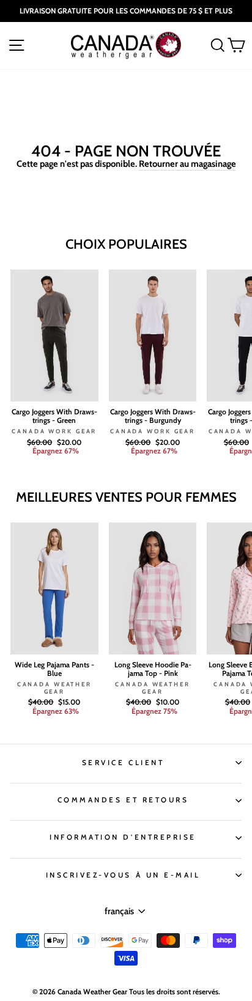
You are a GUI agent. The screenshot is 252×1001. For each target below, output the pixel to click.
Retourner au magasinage (187, 163)
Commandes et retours (123, 800)
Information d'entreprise (123, 837)
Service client (123, 762)
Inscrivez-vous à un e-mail (123, 875)
